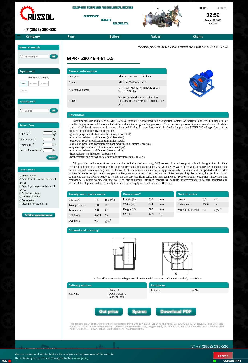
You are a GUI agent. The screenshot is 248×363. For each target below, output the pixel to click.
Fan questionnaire (31, 196)
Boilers (114, 37)
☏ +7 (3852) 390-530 (209, 346)
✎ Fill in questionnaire (38, 214)
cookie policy (80, 358)
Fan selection (28, 200)
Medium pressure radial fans (185, 47)
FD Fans (161, 47)
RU (201, 8)
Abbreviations (29, 175)
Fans (71, 37)
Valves (155, 37)
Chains (198, 37)
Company (33, 37)
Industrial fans (146, 47)
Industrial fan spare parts (34, 203)
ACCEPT (223, 356)
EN (205, 8)
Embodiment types (31, 193)
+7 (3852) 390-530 (40, 29)
